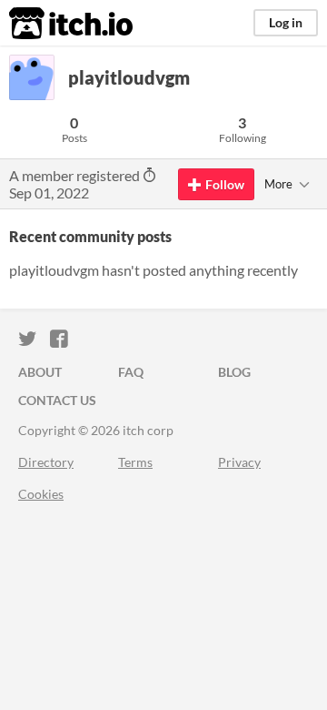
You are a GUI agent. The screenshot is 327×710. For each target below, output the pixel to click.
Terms (135, 462)
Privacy (239, 462)
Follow (224, 184)
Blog (234, 372)
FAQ (131, 372)
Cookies (41, 494)
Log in (285, 22)
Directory (46, 462)
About (40, 372)
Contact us (57, 400)
